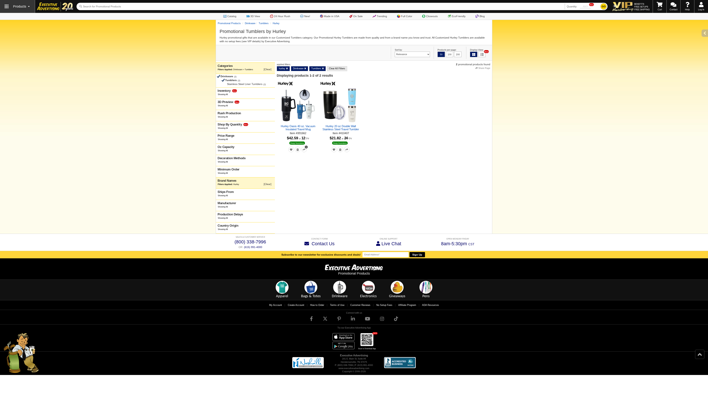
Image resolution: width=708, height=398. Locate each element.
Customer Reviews (360, 305)
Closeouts (432, 16)
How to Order (317, 305)
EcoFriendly (459, 16)
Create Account (296, 305)
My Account (275, 305)
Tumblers (264, 23)
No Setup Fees (384, 305)
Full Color (406, 16)
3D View (255, 16)
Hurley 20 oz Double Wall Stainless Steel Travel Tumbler (340, 128)
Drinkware (250, 23)
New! (307, 16)
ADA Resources (430, 305)
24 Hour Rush (282, 16)
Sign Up (417, 254)
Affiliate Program (407, 305)
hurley (276, 23)
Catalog (231, 16)
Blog (482, 16)
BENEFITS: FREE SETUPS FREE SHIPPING (642, 6)
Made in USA (331, 16)
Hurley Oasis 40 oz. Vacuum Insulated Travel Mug (298, 128)
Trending (382, 16)
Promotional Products (229, 23)
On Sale (358, 16)
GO (604, 6)
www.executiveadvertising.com (354, 368)
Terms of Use (337, 305)
